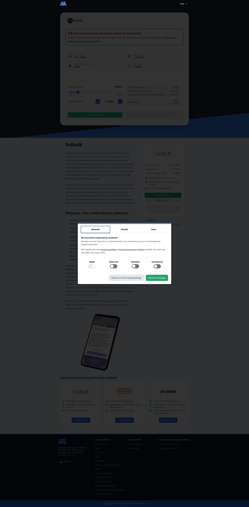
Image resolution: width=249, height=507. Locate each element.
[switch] (91, 266)
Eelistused (113, 262)
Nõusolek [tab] (95, 229)
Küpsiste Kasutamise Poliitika (131, 249)
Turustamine (157, 262)
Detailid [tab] (124, 229)
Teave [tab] (153, 229)
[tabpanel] (124, 254)
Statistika (135, 262)
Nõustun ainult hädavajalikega (126, 277)
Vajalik (92, 262)
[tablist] (124, 229)
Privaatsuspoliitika (108, 249)
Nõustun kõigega (156, 277)
